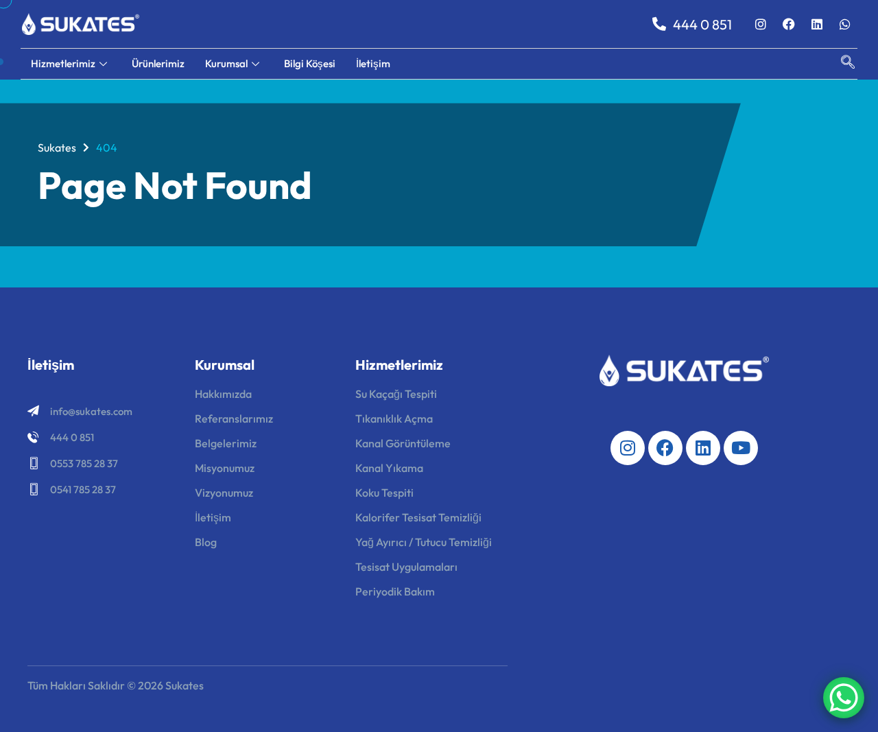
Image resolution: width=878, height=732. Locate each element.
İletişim (373, 63)
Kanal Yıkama (389, 468)
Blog (206, 542)
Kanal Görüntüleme (403, 443)
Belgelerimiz (226, 443)
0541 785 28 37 (83, 489)
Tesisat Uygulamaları (406, 567)
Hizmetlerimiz (63, 63)
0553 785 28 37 (84, 463)
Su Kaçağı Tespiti (396, 394)
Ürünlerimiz (158, 63)
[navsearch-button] (841, 64)
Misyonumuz (224, 468)
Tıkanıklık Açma (394, 418)
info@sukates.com (91, 411)
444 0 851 (72, 437)
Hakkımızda (223, 394)
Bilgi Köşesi (309, 63)
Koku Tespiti (384, 492)
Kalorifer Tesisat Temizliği (418, 517)
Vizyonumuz (224, 492)
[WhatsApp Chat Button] (843, 697)
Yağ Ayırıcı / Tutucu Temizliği (423, 542)
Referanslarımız (234, 418)
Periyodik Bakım (395, 591)
